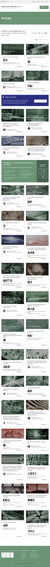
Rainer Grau (12, 202)
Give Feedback (33, 553)
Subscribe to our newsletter (42, 175)
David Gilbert (9, 62)
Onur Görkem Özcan (42, 284)
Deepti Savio (9, 447)
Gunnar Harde (12, 152)
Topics (45, 7)
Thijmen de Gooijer (34, 311)
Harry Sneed (12, 473)
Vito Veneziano (44, 533)
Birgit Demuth (14, 527)
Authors (43, 1)
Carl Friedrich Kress (38, 153)
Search (47, 1)
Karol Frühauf (33, 64)
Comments (38, 1)
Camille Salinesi (38, 446)
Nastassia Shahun (13, 393)
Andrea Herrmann (10, 283)
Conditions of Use (31, 563)
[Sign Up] (1, 1)
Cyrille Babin (12, 129)
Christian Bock (37, 366)
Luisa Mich (15, 86)
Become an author (34, 557)
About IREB (23, 553)
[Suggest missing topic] (6, 1)
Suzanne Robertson (34, 88)
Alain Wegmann (13, 369)
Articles (33, 1)
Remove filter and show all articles (43, 39)
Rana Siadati (33, 533)
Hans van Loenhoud (34, 255)
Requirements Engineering (11, 7)
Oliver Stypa (33, 338)
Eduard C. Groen (34, 476)
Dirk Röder (14, 62)
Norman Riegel (41, 502)
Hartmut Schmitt (33, 477)
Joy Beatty (33, 204)
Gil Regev (8, 369)
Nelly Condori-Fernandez (9, 284)
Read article (19, 66)
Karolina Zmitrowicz (13, 310)
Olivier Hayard (19, 369)
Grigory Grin (37, 226)
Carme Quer (16, 502)
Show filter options (34, 33)
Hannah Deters (40, 476)
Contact (22, 558)
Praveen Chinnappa (38, 127)
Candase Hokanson (38, 204)
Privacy (24, 563)
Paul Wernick (38, 533)
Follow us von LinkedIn (42, 170)
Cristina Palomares (10, 502)
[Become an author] (8, 1)
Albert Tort (8, 342)
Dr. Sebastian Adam (34, 502)
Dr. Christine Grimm (34, 284)
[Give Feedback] (4, 1)
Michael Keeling (41, 311)
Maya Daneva (16, 283)
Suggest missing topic (40, 101)
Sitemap (16, 563)
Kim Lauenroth (41, 255)
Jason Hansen (12, 422)
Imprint (20, 563)
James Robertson (42, 88)
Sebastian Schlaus (39, 338)
